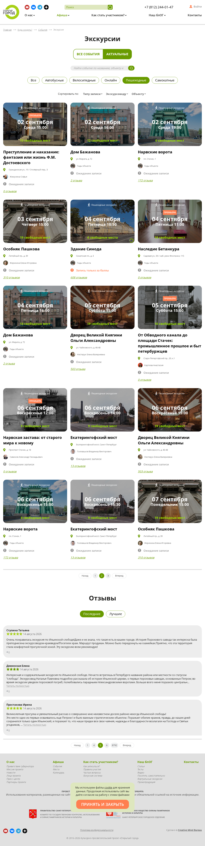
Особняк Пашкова (21, 248)
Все (33, 80)
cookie (108, 787)
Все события (88, 54)
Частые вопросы (92, 772)
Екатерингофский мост (93, 437)
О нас (29, 15)
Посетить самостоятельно (151, 775)
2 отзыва (76, 180)
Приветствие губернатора (20, 766)
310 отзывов (11, 277)
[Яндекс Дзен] (46, 7)
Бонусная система (92, 775)
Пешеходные (136, 80)
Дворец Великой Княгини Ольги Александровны (96, 337)
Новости (10, 772)
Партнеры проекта (16, 782)
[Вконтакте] (33, 7)
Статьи (140, 766)
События (57, 766)
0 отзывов (9, 191)
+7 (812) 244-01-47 (158, 7)
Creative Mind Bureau (190, 830)
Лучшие (115, 614)
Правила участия (92, 769)
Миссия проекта (14, 769)
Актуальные (117, 54)
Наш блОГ (156, 15)
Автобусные (54, 80)
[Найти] (110, 7)
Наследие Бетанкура (158, 248)
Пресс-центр (13, 778)
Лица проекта (13, 775)
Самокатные (164, 80)
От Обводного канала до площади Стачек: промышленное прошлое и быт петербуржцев (169, 343)
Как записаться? (91, 766)
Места (56, 769)
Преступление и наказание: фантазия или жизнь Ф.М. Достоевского (31, 157)
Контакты (195, 15)
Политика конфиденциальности (96, 830)
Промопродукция (146, 782)
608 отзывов (78, 277)
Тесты (140, 769)
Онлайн (111, 80)
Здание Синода (86, 248)
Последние (91, 614)
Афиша (62, 15)
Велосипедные (84, 80)
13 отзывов (77, 466)
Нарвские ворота (155, 151)
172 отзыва (145, 180)
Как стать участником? (108, 15)
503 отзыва (77, 369)
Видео (140, 772)
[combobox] (93, 94)
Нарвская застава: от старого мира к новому (32, 440)
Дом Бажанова (85, 151)
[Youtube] (27, 7)
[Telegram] (39, 7)
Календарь (58, 772)
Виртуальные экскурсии (149, 778)
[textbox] (93, 94)
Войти (198, 6)
